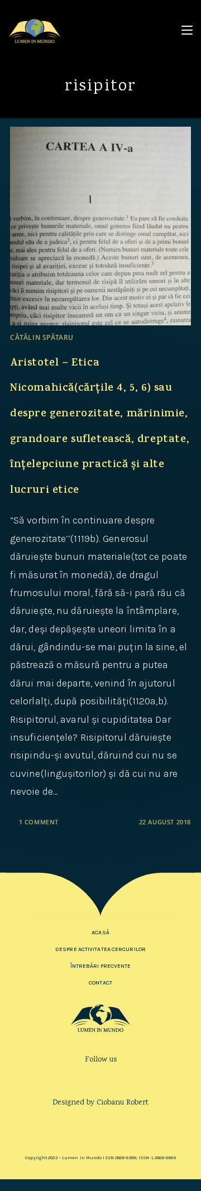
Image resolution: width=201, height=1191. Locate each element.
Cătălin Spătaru (42, 337)
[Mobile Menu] (187, 30)
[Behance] (101, 1121)
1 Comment (39, 822)
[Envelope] (116, 1078)
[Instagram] (101, 1078)
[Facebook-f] (84, 1078)
